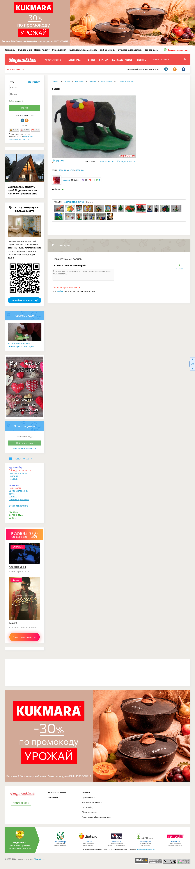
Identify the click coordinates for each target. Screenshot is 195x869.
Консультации (122, 59)
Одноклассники (26, 120)
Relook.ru (175, 841)
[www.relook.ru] (175, 840)
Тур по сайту (15, 467)
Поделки (92, 81)
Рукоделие (79, 81)
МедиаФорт (19, 842)
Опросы (13, 496)
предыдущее (109, 161)
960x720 (60, 161)
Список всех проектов (145, 849)
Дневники (75, 59)
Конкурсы (10, 49)
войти (60, 291)
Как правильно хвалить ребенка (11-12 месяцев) (21, 345)
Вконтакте (22, 120)
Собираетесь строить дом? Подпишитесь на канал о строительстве (22, 190)
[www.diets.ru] (88, 840)
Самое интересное (18, 490)
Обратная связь (89, 812)
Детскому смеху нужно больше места (24, 209)
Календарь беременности (83, 49)
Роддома (13, 511)
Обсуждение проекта (20, 470)
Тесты (12, 493)
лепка (71, 169)
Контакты (53, 797)
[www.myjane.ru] (117, 840)
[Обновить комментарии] (192, 364)
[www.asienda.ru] (145, 840)
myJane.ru (116, 841)
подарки (79, 169)
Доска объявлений (18, 505)
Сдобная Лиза (17, 566)
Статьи (103, 59)
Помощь (13, 478)
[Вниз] (192, 369)
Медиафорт (39, 859)
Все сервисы (151, 49)
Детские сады (16, 514)
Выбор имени (107, 49)
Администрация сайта (92, 802)
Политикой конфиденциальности (21, 138)
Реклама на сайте (57, 792)
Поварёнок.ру (60, 841)
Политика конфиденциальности (97, 817)
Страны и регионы (19, 499)
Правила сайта (88, 797)
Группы (90, 59)
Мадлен (66, 180)
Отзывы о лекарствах (130, 49)
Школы (12, 517)
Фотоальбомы (106, 81)
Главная (55, 81)
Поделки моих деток (125, 81)
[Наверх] (192, 359)
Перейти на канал (22, 300)
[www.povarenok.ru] (60, 840)
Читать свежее (53, 59)
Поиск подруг (42, 49)
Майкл (13, 623)
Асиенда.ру (145, 841)
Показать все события (24, 637)
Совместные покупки (177, 50)
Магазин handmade (15, 69)
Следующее (124, 161)
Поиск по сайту (23, 458)
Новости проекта (18, 473)
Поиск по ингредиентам (24, 448)
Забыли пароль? (16, 101)
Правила (13, 475)
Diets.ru (88, 841)
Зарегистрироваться (66, 287)
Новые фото (15, 487)
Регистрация (33, 81)
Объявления (25, 49)
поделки (62, 169)
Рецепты (141, 59)
